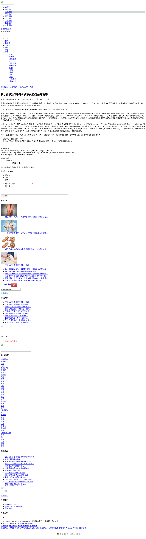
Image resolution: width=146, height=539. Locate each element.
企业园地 (8, 25)
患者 (2, 372)
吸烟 (2, 417)
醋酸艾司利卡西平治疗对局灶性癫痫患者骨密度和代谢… (26, 274)
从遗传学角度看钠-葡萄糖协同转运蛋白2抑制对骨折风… (26, 276)
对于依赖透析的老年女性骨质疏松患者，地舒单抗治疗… (26, 249)
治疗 (2, 364)
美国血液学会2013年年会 (14, 466)
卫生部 (3, 370)
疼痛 (11, 70)
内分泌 (12, 61)
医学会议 (4, 361)
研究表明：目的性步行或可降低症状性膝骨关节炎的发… (26, 217)
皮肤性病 (12, 63)
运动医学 (12, 79)
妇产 (7, 41)
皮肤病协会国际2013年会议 (15, 484)
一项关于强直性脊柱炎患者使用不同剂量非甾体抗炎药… (26, 233)
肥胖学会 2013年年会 (13, 470)
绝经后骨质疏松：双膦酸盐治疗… (18, 320)
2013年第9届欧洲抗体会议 (15, 473)
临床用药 (8, 12)
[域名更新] (16, 332)
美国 (2, 397)
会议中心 (8, 18)
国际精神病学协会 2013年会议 (16, 475)
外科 (11, 72)
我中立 (7, 177)
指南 (2, 388)
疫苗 (2, 390)
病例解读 (8, 16)
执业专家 (8, 23)
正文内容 (29, 87)
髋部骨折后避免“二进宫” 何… (16, 316)
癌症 (2, 379)
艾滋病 (3, 401)
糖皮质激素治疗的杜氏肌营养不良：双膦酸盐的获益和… (26, 269)
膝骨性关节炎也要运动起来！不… (18, 307)
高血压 (3, 428)
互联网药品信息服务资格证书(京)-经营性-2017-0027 (20, 528)
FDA (2, 366)
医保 (2, 439)
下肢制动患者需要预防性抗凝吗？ (18, 265)
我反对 (7, 180)
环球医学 (4, 87)
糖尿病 (7, 43)
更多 (7, 52)
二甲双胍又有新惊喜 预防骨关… (17, 304)
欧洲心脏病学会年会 (13, 459)
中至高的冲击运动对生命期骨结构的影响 (20, 271)
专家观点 (8, 14)
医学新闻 (8, 9)
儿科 (7, 39)
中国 (2, 435)
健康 (2, 403)
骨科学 (12, 57)
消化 (11, 74)
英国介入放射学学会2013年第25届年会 (19, 464)
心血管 (7, 45)
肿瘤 (7, 50)
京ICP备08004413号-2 (26, 523)
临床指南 (8, 21)
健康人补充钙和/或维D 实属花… (17, 313)
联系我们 (4, 293)
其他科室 (12, 81)
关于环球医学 (6, 29)
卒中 (2, 437)
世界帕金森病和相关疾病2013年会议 (18, 461)
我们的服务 (13, 526)
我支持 (7, 175)
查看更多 (4, 496)
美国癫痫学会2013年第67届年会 (17, 468)
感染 (7, 48)
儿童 (2, 377)
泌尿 (11, 68)
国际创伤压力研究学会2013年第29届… (19, 479)
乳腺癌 (3, 415)
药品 (2, 446)
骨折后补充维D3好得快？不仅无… (18, 309)
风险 (2, 384)
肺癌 (2, 430)
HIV (2, 386)
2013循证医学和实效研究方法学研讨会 (19, 457)
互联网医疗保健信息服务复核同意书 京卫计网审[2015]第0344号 (64, 528)
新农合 (3, 426)
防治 (2, 444)
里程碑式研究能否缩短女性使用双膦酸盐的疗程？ (24, 280)
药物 (2, 419)
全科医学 (12, 65)
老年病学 (12, 59)
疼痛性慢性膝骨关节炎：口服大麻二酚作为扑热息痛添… (26, 278)
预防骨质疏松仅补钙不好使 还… (17, 318)
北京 (2, 381)
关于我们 (4, 526)
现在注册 (7, 284)
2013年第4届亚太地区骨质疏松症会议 (19, 482)
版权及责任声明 (23, 526)
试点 (2, 424)
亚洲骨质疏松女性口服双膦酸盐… (18, 322)
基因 (2, 406)
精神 (11, 77)
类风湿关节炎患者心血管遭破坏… (18, 311)
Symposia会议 (6, 433)
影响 (2, 408)
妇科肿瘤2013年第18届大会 (15, 477)
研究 (2, 399)
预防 (2, 394)
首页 (7, 7)
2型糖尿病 (5, 410)
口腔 (2, 442)
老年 (2, 421)
